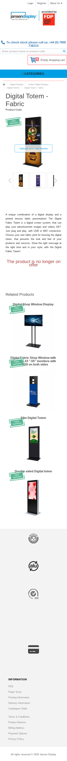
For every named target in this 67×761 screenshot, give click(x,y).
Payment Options (17, 733)
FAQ (10, 686)
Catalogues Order (17, 708)
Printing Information (18, 697)
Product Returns (17, 722)
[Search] (64, 51)
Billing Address (16, 727)
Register (41, 3)
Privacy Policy (16, 739)
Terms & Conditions (19, 716)
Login (30, 3)
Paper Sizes (15, 692)
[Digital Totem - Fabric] (21, 180)
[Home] (4, 84)
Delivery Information (19, 703)
